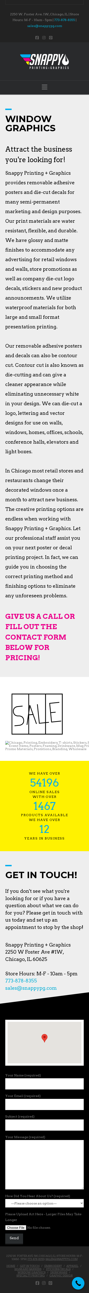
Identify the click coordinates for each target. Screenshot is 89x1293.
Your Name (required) (23, 1075)
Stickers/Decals (58, 1269)
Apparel (72, 1266)
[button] (44, 87)
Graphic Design (61, 1275)
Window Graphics (31, 1272)
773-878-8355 (64, 20)
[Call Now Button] (78, 1283)
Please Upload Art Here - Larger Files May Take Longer (43, 1217)
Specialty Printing (30, 1275)
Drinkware (58, 1272)
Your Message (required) (25, 1137)
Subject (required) (19, 1116)
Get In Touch (29, 1266)
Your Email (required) (23, 1096)
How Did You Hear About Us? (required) (37, 1196)
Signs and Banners (27, 1269)
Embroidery (53, 1266)
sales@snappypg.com (44, 26)
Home (10, 1266)
